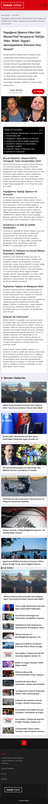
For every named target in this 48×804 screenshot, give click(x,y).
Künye (3, 773)
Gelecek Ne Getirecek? (15, 152)
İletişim (4, 779)
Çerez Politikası (7, 768)
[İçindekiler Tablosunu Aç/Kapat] (40, 130)
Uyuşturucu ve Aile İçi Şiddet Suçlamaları (22, 141)
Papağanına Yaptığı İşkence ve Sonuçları (22, 138)
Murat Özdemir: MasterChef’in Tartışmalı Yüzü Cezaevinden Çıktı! (23, 134)
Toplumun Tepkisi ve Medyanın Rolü (20, 149)
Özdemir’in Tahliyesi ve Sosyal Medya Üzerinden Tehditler (21, 145)
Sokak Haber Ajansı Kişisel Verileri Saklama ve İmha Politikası (12, 760)
